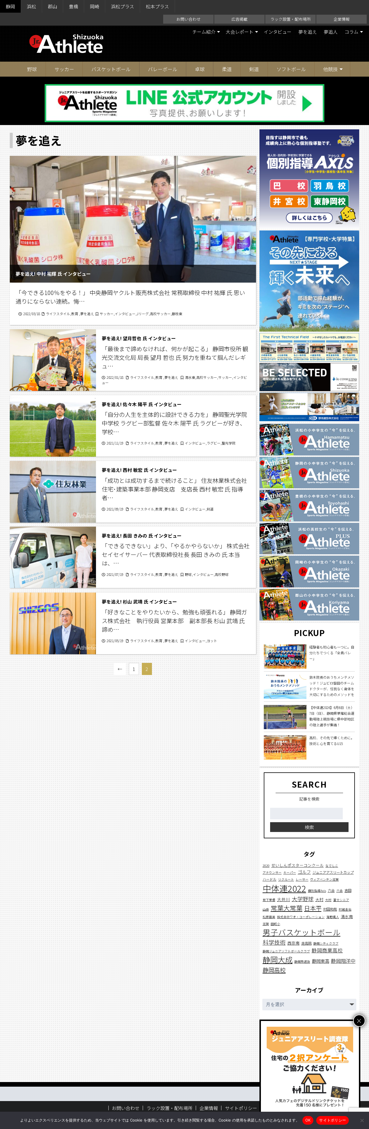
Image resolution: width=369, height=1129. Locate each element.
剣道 (254, 69)
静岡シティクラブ (325, 943)
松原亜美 (269, 917)
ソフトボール (291, 69)
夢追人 (331, 31)
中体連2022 (284, 888)
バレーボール (162, 69)
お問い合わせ (188, 19)
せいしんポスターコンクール (297, 865)
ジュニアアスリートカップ (333, 872)
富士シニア (341, 900)
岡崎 (94, 6)
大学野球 (303, 899)
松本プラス (157, 6)
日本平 (312, 908)
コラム (351, 31)
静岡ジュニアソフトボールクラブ (286, 951)
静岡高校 (274, 969)
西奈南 (293, 943)
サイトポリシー (241, 1108)
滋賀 (266, 924)
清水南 (347, 916)
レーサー (302, 879)
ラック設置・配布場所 (290, 19)
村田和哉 (330, 909)
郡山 (52, 6)
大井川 (283, 899)
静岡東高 (320, 961)
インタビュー (277, 31)
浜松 (31, 6)
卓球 (200, 69)
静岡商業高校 (327, 950)
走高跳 (306, 943)
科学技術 (274, 942)
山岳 (266, 909)
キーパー (289, 872)
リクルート (286, 879)
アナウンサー (272, 872)
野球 (32, 69)
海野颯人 (332, 917)
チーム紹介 (203, 31)
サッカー (64, 69)
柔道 (227, 69)
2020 (266, 865)
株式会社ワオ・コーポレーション (301, 917)
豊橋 (73, 6)
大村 (319, 899)
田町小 (275, 924)
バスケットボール (111, 69)
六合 (331, 890)
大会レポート (239, 31)
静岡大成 (278, 959)
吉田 (347, 890)
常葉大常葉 (286, 907)
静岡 (10, 6)
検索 (309, 827)
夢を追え (307, 31)
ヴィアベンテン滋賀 (324, 879)
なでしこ (331, 865)
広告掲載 (239, 19)
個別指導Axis (317, 890)
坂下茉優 (269, 900)
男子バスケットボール (301, 932)
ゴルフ (304, 872)
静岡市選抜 (302, 961)
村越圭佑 (345, 909)
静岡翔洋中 (343, 960)
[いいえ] (362, 1120)
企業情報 (342, 19)
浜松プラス (122, 6)
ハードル (269, 879)
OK (308, 1120)
